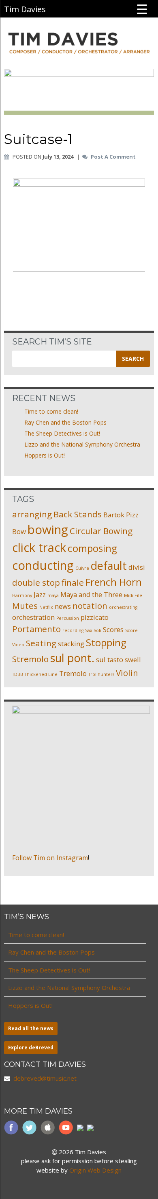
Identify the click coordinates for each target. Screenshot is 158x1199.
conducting (43, 565)
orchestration (33, 617)
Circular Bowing (101, 530)
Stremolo (30, 659)
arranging (32, 514)
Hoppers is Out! (44, 455)
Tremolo (73, 673)
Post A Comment (113, 157)
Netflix (46, 607)
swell (133, 659)
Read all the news (30, 1028)
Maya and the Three (91, 594)
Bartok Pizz (121, 514)
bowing (48, 529)
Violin (127, 672)
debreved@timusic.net (45, 1078)
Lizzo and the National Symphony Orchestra (82, 444)
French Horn (113, 582)
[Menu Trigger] (142, 8)
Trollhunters (101, 674)
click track (39, 547)
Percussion (67, 618)
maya (53, 595)
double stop (36, 582)
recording (72, 630)
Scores (113, 629)
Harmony (22, 595)
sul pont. (72, 657)
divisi (136, 567)
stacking (71, 643)
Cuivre (82, 568)
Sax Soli (93, 630)
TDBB (17, 674)
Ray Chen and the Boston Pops (65, 422)
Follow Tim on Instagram (50, 857)
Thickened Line (41, 674)
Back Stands (77, 514)
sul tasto (109, 659)
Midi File (133, 595)
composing (92, 548)
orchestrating (123, 607)
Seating (41, 643)
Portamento (36, 628)
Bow (19, 531)
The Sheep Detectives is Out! (62, 433)
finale (73, 582)
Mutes (25, 605)
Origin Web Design (95, 1170)
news (63, 606)
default (109, 565)
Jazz (40, 594)
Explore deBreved (30, 1047)
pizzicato (95, 617)
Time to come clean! (51, 411)
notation (90, 605)
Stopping (106, 642)
